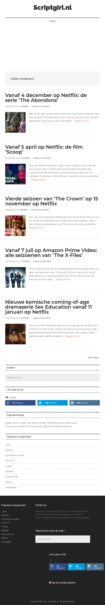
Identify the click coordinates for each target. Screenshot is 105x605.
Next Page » (94, 357)
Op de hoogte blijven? (64, 582)
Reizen (8, 482)
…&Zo (8, 444)
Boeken (9, 450)
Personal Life (11, 476)
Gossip (8, 466)
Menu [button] (52, 21)
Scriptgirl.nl (52, 7)
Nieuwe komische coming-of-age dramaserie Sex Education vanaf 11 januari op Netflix (48, 307)
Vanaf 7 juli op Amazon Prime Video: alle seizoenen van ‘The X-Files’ (51, 252)
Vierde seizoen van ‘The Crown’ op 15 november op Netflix (51, 201)
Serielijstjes (10, 487)
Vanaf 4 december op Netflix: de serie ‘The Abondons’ (46, 97)
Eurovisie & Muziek (14, 455)
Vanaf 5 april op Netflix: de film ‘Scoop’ (44, 149)
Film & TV (9, 460)
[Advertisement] (52, 45)
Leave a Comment (41, 106)
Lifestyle (9, 471)
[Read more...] (82, 121)
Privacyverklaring (67, 601)
